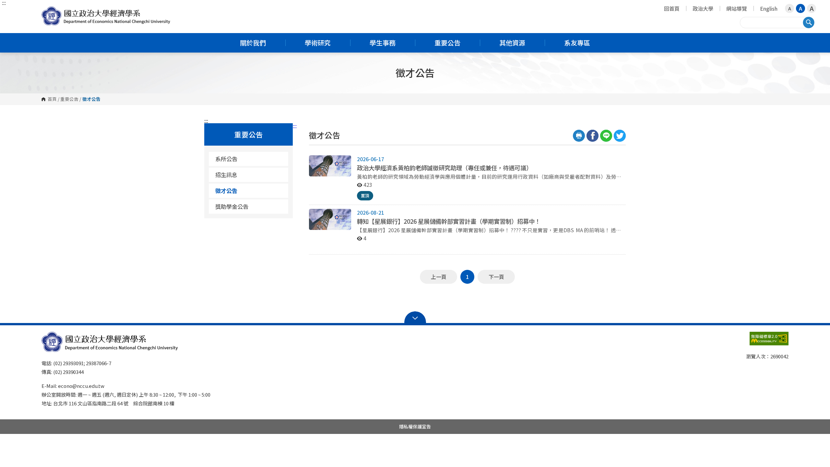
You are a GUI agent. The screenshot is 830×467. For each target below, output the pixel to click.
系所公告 (226, 159)
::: (4, 2)
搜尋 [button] (808, 22)
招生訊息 (226, 175)
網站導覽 (736, 8)
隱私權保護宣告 (415, 426)
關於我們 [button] (253, 42)
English (768, 8)
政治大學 (703, 8)
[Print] (579, 136)
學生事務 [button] (383, 42)
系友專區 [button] (577, 42)
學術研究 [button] (318, 42)
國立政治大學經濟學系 (48, 11)
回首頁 (672, 8)
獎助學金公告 (231, 206)
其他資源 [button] (512, 42)
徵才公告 (226, 190)
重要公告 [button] (447, 42)
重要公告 (69, 99)
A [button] (789, 8)
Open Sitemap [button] (415, 317)
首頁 (52, 99)
